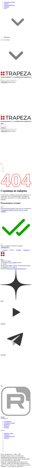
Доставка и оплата (9, 2)
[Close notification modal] (1, 244)
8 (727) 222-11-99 (10, 262)
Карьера (6, 427)
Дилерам (6, 435)
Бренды (6, 3)
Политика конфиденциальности (16, 268)
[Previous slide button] (1, 207)
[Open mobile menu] (1, 79)
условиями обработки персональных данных (15, 210)
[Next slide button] (2, 207)
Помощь (6, 6)
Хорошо (3, 211)
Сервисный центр (9, 5)
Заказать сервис (8, 433)
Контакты (7, 37)
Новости (6, 426)
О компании (7, 421)
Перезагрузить (5, 247)
